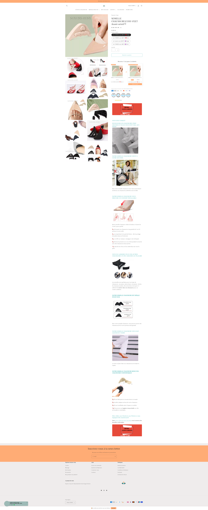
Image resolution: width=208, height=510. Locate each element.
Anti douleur (68, 470)
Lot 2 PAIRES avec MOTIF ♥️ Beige (121, 34)
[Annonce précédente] (65, 1)
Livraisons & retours (122, 474)
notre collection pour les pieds (123, 420)
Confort (67, 465)
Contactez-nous (95, 470)
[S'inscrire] (115, 456)
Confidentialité (121, 467)
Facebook (120, 472)
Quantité (113, 47)
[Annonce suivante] (142, 1)
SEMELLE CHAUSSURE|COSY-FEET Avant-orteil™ (138, 77)
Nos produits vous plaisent (71, 474)
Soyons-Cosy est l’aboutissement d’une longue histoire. (78, 483)
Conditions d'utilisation (123, 470)
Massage (67, 467)
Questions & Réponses (96, 467)
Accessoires (68, 472)
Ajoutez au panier (135, 84)
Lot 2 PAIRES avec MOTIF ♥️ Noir (121, 38)
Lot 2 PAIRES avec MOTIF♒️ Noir (121, 44)
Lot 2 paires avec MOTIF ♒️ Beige (121, 41)
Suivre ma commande (96, 465)
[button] (66, 5)
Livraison (93, 472)
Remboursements (122, 465)
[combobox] (117, 82)
